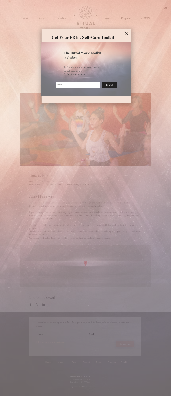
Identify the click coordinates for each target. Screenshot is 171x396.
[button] (126, 33)
